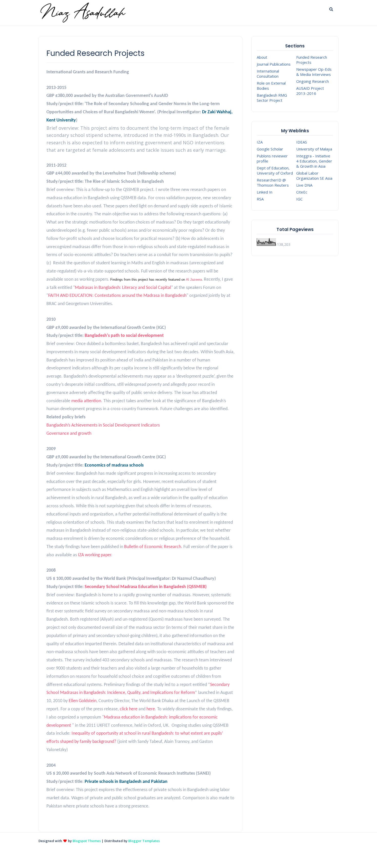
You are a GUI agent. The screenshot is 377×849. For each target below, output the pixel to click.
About (262, 57)
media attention (86, 401)
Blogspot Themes (87, 840)
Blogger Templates (144, 840)
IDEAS (301, 142)
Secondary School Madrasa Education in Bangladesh (135, 586)
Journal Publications (274, 64)
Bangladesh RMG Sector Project (272, 98)
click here (128, 709)
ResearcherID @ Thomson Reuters (273, 182)
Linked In (264, 192)
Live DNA (304, 185)
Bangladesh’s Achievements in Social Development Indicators (103, 425)
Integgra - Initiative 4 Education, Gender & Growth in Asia (314, 161)
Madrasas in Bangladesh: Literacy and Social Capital (123, 287)
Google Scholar (270, 148)
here (150, 709)
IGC (299, 198)
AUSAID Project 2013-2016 (310, 91)
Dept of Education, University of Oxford (275, 170)
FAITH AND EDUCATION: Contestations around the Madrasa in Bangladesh (117, 295)
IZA (260, 142)
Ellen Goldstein (82, 701)
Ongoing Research (312, 81)
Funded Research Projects (311, 60)
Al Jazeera (194, 279)
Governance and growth (68, 433)
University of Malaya (314, 148)
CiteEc (301, 192)
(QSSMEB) (196, 586)
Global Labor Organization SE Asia (314, 175)
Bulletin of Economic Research (152, 546)
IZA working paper (94, 555)
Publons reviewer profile (272, 158)
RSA (260, 198)
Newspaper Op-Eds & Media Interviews (314, 72)
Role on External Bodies (271, 85)
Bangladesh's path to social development (124, 335)
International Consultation (268, 73)
